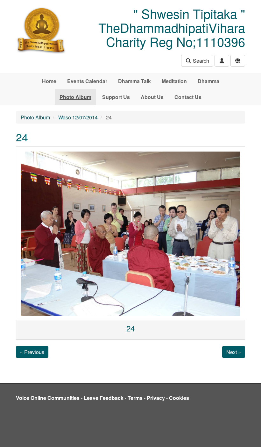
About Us (152, 97)
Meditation (174, 81)
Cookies (179, 397)
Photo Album (75, 97)
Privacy (156, 397)
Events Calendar (87, 81)
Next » (233, 352)
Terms (135, 397)
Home (49, 81)
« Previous (32, 352)
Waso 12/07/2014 (78, 117)
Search (200, 60)
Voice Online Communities (48, 397)
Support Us (116, 97)
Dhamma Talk (134, 81)
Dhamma (208, 81)
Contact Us (187, 97)
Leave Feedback (103, 397)
